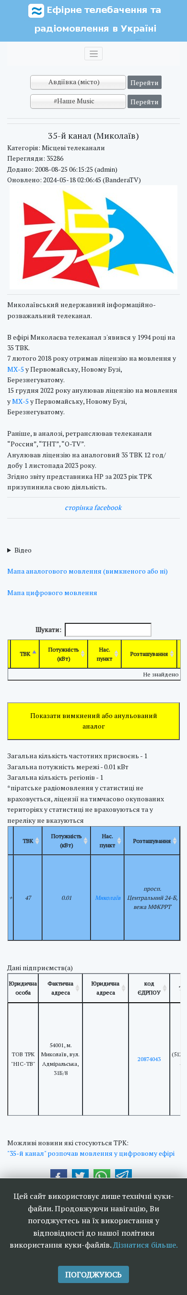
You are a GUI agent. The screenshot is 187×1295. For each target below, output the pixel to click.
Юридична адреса (105, 988)
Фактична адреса (60, 988)
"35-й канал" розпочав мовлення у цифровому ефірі (91, 1153)
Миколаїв (107, 897)
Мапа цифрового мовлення (52, 592)
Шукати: (48, 629)
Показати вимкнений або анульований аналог (93, 721)
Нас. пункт (104, 654)
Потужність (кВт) (63, 654)
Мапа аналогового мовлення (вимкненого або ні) (87, 571)
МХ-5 (15, 369)
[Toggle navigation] (93, 53)
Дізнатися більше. (145, 1245)
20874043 (149, 1059)
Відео (23, 549)
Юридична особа (23, 988)
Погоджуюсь (93, 1274)
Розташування (149, 653)
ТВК (25, 653)
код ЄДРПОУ (149, 988)
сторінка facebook (93, 507)
